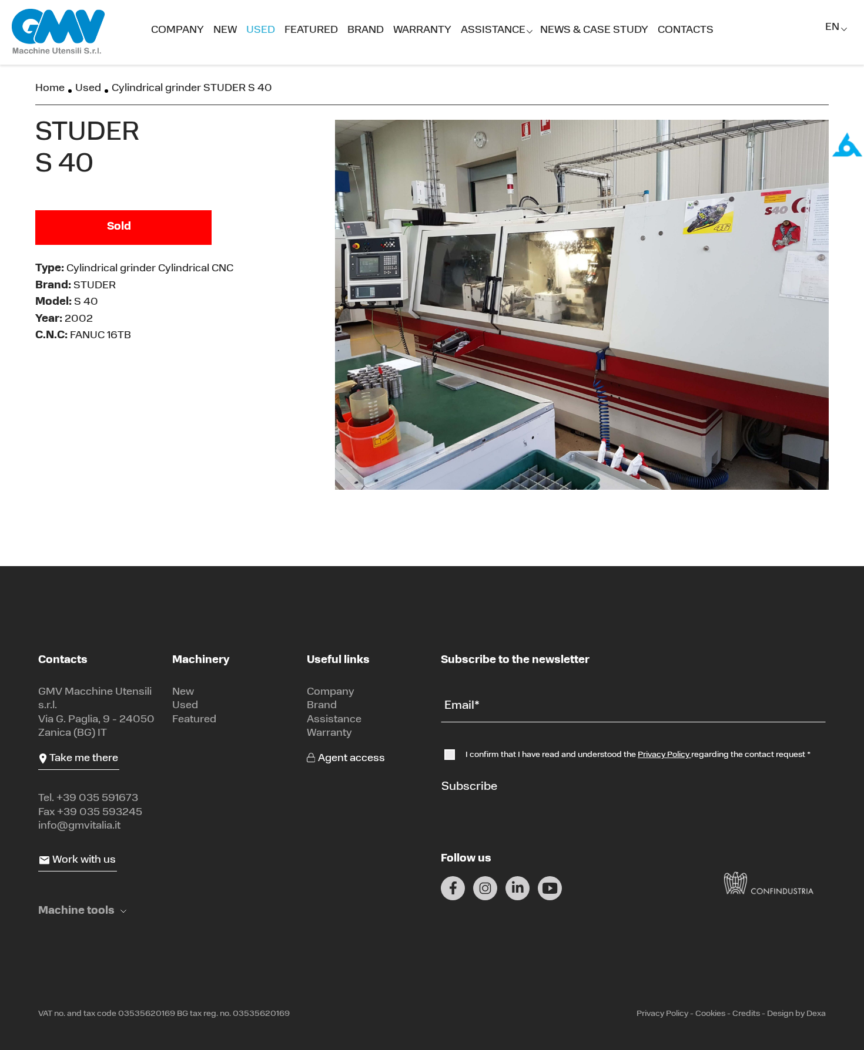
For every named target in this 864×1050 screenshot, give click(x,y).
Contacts (686, 30)
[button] (82, 911)
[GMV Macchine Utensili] (59, 32)
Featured (311, 30)
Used (260, 30)
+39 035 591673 (97, 798)
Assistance (493, 30)
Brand (365, 30)
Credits (746, 1013)
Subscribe (469, 787)
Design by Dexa (796, 1013)
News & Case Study (594, 30)
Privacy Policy (664, 755)
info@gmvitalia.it (79, 826)
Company (177, 30)
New (225, 30)
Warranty (422, 30)
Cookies (710, 1013)
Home (50, 88)
